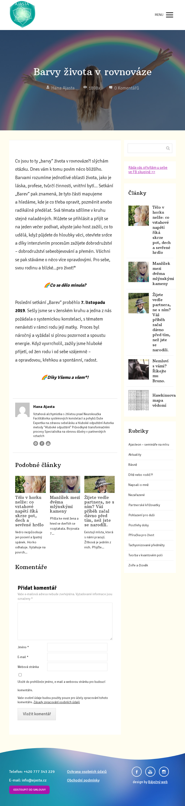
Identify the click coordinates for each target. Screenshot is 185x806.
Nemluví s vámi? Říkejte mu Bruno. (160, 370)
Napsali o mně (138, 485)
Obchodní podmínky (83, 780)
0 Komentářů (126, 88)
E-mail (23, 657)
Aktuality (134, 455)
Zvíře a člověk (138, 565)
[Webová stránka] (35, 443)
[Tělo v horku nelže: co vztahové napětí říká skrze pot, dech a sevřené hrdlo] (30, 484)
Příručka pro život (141, 535)
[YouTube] (48, 443)
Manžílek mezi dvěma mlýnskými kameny (65, 504)
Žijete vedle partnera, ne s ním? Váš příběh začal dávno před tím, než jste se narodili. (99, 511)
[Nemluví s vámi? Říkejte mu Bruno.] (138, 369)
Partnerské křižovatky (144, 505)
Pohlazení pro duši (141, 515)
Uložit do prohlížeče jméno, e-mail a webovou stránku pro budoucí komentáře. (61, 686)
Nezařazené (136, 495)
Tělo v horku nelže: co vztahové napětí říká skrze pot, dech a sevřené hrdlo (29, 511)
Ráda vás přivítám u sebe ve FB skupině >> (147, 169)
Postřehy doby (138, 525)
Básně (132, 465)
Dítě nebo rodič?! (140, 475)
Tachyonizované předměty (146, 545)
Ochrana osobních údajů (87, 771)
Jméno (23, 647)
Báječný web (158, 782)
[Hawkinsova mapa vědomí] (138, 400)
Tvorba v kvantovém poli (145, 555)
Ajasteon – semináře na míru (148, 444)
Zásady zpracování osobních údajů (56, 702)
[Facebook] (42, 443)
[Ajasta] (22, 15)
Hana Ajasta (63, 88)
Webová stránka (28, 667)
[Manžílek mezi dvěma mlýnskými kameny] (65, 484)
